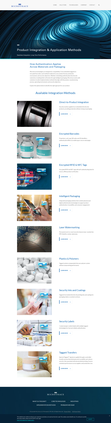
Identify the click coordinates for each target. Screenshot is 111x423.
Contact (92, 5)
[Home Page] (19, 5)
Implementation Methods (46, 405)
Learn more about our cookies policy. (25, 420)
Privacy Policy (67, 411)
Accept (90, 419)
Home (55, 5)
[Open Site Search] (99, 5)
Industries (74, 401)
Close (109, 415)
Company (84, 5)
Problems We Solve (67, 405)
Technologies (73, 5)
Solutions (63, 5)
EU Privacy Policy (76, 411)
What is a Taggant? (39, 401)
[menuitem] (56, 5)
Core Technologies (58, 401)
